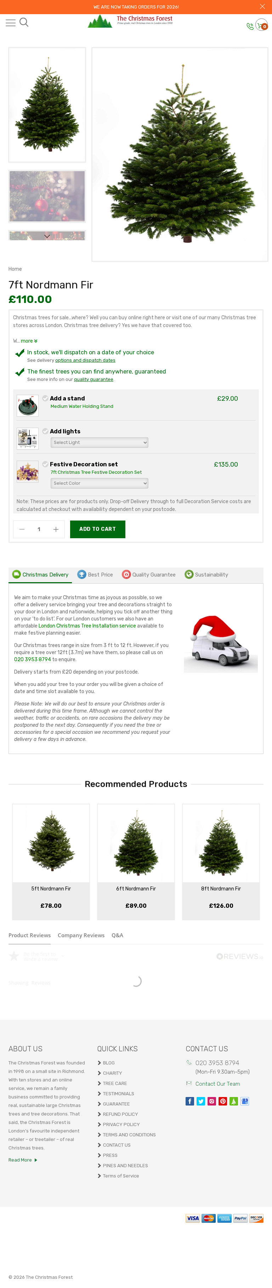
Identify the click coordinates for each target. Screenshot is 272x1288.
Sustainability (211, 575)
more (27, 341)
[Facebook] (190, 1101)
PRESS (110, 1155)
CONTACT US (117, 1145)
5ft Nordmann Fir (51, 889)
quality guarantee (93, 379)
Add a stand (67, 398)
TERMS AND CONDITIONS (129, 1134)
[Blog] (234, 1101)
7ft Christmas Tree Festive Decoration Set (96, 472)
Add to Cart (97, 529)
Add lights (65, 431)
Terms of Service (121, 1176)
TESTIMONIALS (118, 1093)
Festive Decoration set (84, 464)
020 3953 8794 (32, 660)
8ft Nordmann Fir (221, 889)
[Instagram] (212, 1101)
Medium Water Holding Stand (82, 406)
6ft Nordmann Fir (136, 889)
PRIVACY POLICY (121, 1124)
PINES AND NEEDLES (125, 1165)
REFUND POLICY (120, 1114)
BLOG (109, 1062)
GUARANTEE (116, 1104)
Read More (20, 1160)
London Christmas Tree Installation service (87, 626)
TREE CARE (115, 1083)
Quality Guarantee (154, 575)
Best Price (100, 575)
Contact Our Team (218, 1084)
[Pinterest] (223, 1101)
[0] (260, 26)
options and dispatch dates (85, 360)
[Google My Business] (244, 1101)
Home (15, 269)
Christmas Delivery (45, 575)
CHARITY (112, 1073)
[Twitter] (201, 1101)
